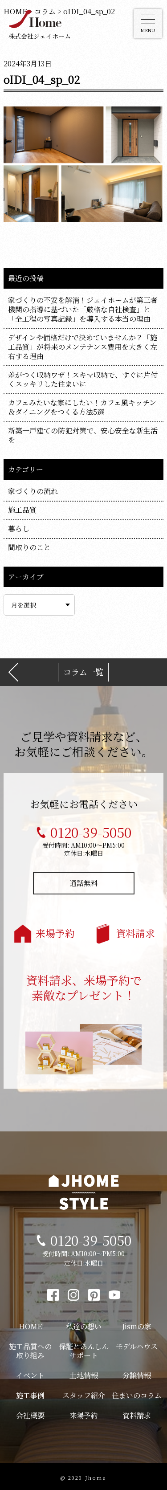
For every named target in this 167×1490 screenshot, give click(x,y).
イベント (30, 1375)
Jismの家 (136, 1326)
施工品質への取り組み (30, 1351)
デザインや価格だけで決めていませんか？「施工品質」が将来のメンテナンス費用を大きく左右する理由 (82, 346)
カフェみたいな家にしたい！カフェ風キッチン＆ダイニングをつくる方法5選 (82, 407)
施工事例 (30, 1395)
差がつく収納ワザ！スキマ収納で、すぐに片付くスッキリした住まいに (83, 379)
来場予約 (55, 933)
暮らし (18, 528)
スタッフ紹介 (83, 1395)
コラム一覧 (83, 672)
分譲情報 (136, 1375)
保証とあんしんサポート (84, 1351)
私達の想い (84, 1326)
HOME (30, 1326)
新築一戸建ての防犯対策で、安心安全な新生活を (83, 435)
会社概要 (30, 1415)
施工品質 (22, 510)
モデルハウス (137, 1346)
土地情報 (83, 1375)
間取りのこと (29, 547)
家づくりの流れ (33, 491)
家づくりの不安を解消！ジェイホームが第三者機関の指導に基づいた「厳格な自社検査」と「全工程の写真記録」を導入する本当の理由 (83, 309)
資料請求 (135, 933)
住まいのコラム (137, 1395)
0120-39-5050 (90, 832)
